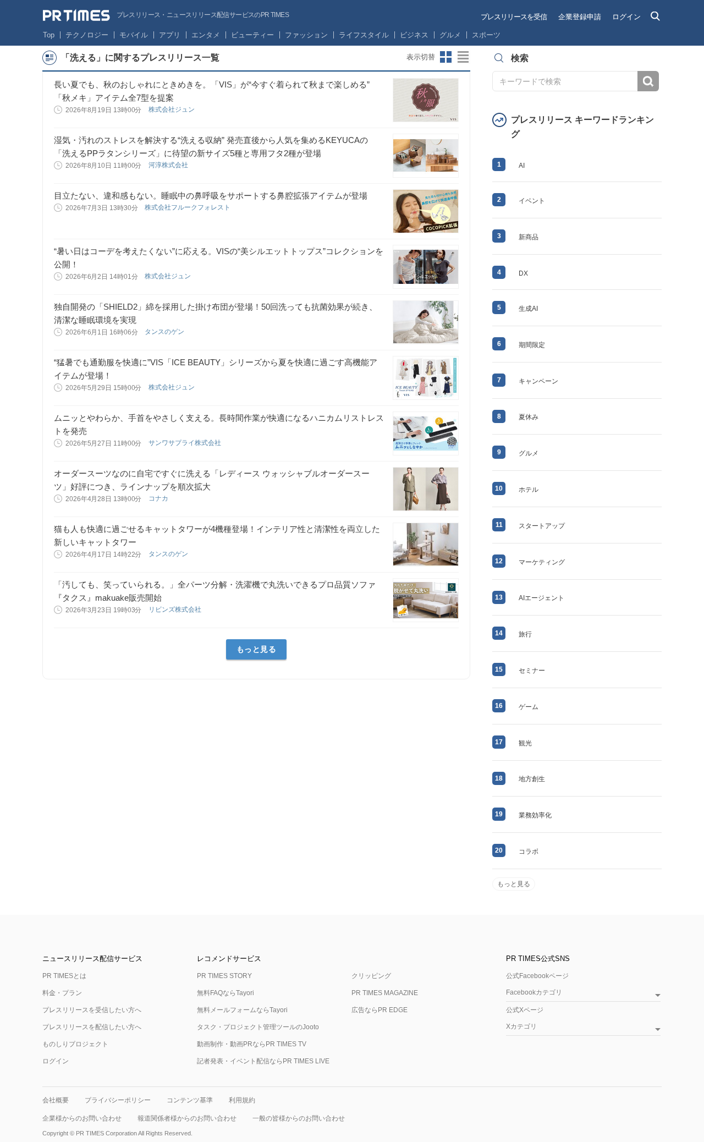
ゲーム (528, 707)
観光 (525, 743)
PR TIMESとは (64, 976)
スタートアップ (542, 526)
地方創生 (532, 779)
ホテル (528, 489)
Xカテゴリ (521, 1026)
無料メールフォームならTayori (242, 1010)
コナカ (159, 498)
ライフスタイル (364, 35)
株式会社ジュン (172, 109)
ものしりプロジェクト (75, 1044)
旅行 (525, 634)
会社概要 (55, 1100)
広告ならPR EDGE (379, 1010)
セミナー (532, 670)
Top (48, 35)
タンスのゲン (165, 332)
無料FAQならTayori (225, 993)
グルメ (450, 35)
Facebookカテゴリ (534, 992)
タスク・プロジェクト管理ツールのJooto (258, 1027)
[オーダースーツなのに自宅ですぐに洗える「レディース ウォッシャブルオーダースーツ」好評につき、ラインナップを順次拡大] (426, 489)
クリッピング (371, 976)
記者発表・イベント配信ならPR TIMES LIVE (263, 1061)
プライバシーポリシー (118, 1100)
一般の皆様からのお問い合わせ (298, 1118)
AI (522, 165)
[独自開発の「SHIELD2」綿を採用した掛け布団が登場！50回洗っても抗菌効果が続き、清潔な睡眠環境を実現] (426, 322)
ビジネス (414, 35)
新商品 (528, 237)
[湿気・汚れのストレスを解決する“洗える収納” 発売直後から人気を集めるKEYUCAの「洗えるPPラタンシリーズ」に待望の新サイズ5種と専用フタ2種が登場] (426, 156)
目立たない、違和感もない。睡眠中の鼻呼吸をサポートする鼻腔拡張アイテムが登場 (210, 195)
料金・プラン (62, 993)
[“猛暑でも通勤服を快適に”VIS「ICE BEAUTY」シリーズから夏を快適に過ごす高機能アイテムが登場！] (426, 378)
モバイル (133, 35)
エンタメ (205, 35)
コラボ (528, 851)
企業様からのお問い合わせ (82, 1118)
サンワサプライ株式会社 (185, 443)
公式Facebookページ (537, 976)
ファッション (306, 35)
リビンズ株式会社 (175, 609)
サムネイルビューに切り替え (446, 57)
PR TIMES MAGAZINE (384, 993)
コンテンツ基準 (190, 1100)
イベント (532, 201)
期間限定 (532, 345)
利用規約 (242, 1100)
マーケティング (542, 562)
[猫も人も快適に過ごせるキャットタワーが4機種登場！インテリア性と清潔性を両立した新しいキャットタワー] (426, 545)
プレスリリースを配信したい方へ (91, 1027)
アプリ (169, 35)
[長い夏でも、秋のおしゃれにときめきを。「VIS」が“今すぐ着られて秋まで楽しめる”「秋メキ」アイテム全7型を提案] (426, 100)
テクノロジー (86, 35)
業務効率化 (535, 815)
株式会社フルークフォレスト (188, 207)
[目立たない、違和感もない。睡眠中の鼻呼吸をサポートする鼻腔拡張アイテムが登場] (426, 211)
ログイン (626, 17)
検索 (648, 81)
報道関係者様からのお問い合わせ (187, 1118)
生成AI (528, 308)
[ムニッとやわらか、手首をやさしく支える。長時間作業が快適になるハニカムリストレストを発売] (426, 433)
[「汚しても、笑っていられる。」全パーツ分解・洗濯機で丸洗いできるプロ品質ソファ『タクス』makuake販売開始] (426, 600)
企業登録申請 (579, 17)
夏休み (528, 417)
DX (523, 273)
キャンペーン (538, 381)
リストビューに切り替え (463, 57)
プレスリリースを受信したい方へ (91, 1010)
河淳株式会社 (169, 165)
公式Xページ (524, 1010)
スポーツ (486, 35)
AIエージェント (541, 598)
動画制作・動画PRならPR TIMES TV (251, 1044)
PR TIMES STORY (224, 976)
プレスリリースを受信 (514, 17)
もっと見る (257, 649)
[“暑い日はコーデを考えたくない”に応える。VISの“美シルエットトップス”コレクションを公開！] (426, 267)
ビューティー (252, 35)
